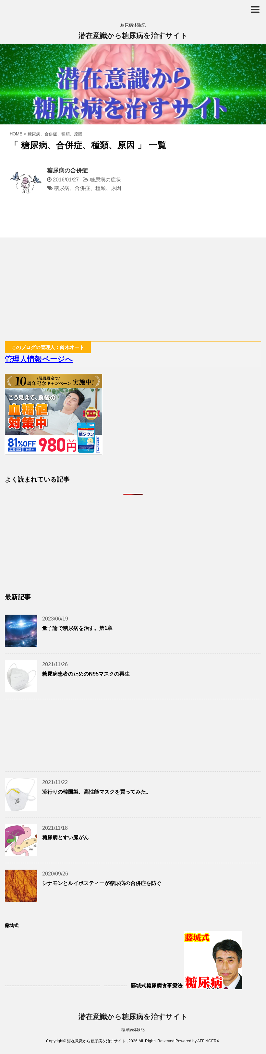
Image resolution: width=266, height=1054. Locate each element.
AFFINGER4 (208, 1041)
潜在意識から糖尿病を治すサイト (133, 35)
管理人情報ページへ (39, 359)
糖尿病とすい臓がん (65, 837)
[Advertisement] (133, 289)
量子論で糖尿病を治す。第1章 (77, 628)
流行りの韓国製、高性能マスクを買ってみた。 (96, 791)
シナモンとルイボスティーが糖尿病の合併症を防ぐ (102, 883)
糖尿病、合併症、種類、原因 (87, 188)
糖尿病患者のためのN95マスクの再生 (86, 674)
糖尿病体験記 (133, 1029)
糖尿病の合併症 (67, 170)
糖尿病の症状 (105, 179)
